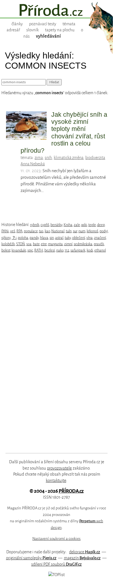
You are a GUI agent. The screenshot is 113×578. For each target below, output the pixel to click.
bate (36, 244)
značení (100, 238)
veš (12, 231)
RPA (19, 231)
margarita (55, 244)
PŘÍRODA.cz (71, 491)
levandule (19, 250)
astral (59, 238)
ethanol (100, 250)
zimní (68, 244)
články (17, 24)
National (57, 231)
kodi (90, 250)
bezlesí (49, 250)
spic (30, 250)
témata (69, 24)
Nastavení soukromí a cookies (56, 539)
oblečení (78, 238)
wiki (84, 225)
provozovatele (59, 468)
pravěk (99, 244)
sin (52, 238)
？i (14, 238)
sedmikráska (83, 244)
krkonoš (92, 231)
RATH (38, 250)
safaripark (77, 250)
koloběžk (8, 244)
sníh (48, 157)
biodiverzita (95, 157)
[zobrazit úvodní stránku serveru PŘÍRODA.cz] (56, 10)
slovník (32, 30)
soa (29, 244)
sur (75, 231)
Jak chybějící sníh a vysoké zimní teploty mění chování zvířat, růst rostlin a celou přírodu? (64, 132)
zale (77, 225)
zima (39, 157)
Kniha (68, 225)
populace (31, 231)
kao (47, 231)
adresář (13, 30)
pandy (34, 238)
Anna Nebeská (33, 164)
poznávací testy (42, 24)
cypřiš (45, 225)
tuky (68, 238)
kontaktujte (56, 480)
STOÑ (20, 244)
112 (67, 250)
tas (41, 231)
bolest (5, 250)
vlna (89, 238)
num (81, 231)
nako (59, 250)
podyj (104, 231)
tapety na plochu (60, 30)
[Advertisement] (52, 353)
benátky (56, 225)
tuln (69, 231)
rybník (34, 225)
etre (44, 244)
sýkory (5, 238)
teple (92, 225)
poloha (23, 238)
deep (100, 225)
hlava (44, 238)
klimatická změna (68, 157)
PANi (5, 231)
